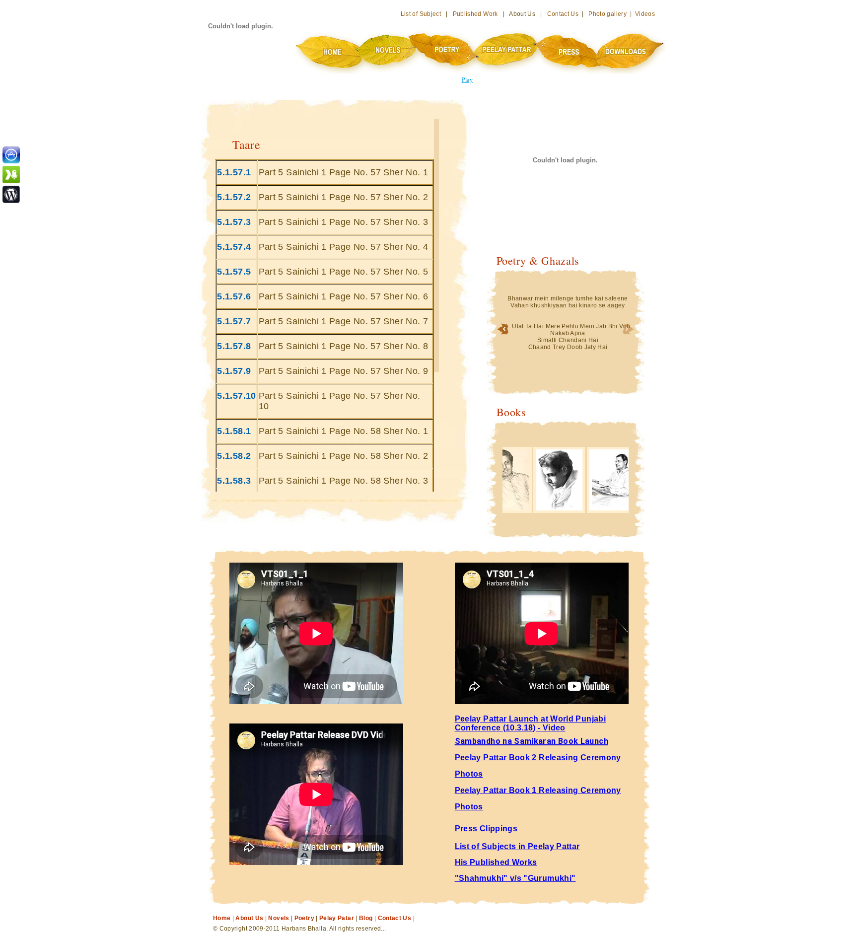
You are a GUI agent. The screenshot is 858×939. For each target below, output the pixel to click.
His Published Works (496, 862)
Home (221, 918)
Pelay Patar (336, 918)
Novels (278, 918)
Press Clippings (486, 828)
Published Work (475, 13)
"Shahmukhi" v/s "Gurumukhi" (515, 878)
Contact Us (563, 13)
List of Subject (421, 13)
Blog (365, 918)
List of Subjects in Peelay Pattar (517, 846)
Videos (645, 13)
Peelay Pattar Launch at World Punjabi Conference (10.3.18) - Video (530, 723)
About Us (249, 918)
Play (467, 79)
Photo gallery (607, 13)
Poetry (304, 918)
